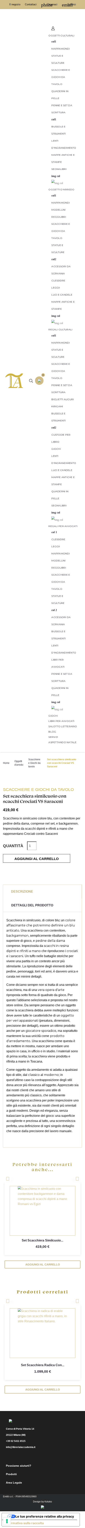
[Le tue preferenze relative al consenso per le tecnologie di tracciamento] (7, 1521)
